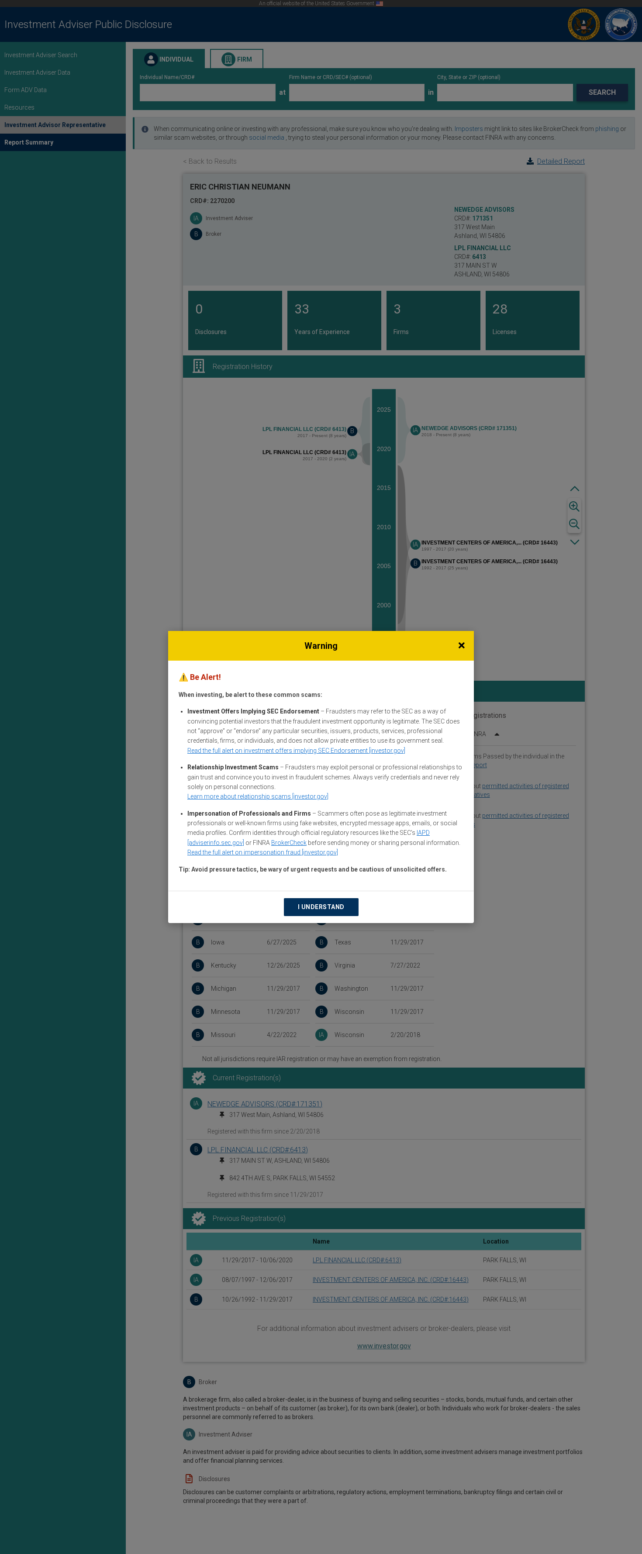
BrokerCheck (289, 842)
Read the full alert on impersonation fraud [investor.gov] (262, 852)
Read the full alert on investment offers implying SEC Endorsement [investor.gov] (296, 750)
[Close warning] (461, 645)
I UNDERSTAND (321, 906)
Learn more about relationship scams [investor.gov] (257, 796)
